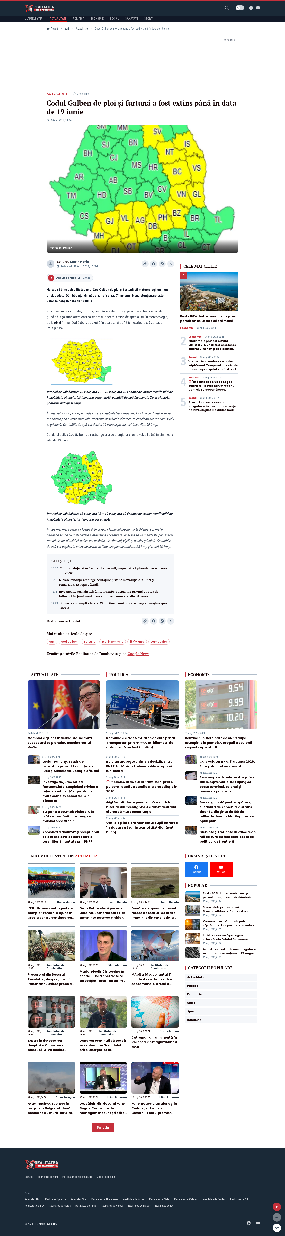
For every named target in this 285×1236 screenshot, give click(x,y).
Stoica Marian (65, 902)
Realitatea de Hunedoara (104, 1199)
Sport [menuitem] (148, 18)
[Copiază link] (145, 263)
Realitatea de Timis (85, 1205)
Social (192, 357)
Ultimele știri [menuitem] (34, 18)
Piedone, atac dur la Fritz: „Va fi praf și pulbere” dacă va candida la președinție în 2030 (141, 787)
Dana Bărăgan (65, 1097)
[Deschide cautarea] (227, 8)
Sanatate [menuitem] (131, 18)
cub (52, 642)
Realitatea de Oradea (214, 1199)
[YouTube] (258, 7)
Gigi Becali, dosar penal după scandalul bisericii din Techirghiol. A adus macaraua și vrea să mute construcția (141, 807)
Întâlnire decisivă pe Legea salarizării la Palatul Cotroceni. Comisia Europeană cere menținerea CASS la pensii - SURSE (211, 389)
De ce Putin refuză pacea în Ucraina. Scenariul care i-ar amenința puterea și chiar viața (102, 915)
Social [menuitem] (114, 18)
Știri (67, 28)
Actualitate (82, 28)
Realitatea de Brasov (139, 1205)
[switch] (240, 7)
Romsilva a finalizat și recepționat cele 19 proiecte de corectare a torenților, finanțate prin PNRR (71, 837)
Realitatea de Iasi (164, 1205)
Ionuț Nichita (118, 902)
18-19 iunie (137, 642)
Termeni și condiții (48, 1176)
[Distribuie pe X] (170, 263)
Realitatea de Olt (239, 1199)
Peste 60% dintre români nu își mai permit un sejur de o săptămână (208, 318)
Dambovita (159, 642)
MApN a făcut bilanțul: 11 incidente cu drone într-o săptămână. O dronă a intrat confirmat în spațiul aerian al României (153, 983)
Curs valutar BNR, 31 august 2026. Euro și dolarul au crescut (227, 763)
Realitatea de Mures (60, 1205)
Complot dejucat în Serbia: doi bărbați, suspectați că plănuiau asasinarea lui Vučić (113, 570)
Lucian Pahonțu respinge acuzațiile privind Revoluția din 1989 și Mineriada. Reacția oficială (106, 582)
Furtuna (89, 642)
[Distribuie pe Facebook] (153, 263)
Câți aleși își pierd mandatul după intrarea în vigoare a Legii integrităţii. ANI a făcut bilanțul (142, 827)
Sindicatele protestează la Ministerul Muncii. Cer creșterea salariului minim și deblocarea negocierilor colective (212, 347)
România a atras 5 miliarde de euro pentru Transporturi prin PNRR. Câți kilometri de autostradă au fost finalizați (141, 743)
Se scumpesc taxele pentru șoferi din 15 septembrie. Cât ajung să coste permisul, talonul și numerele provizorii (227, 784)
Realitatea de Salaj (159, 1199)
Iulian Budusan (117, 1097)
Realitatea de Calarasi (186, 1199)
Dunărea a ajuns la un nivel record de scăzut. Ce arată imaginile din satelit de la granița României (153, 915)
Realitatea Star (79, 1199)
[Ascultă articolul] (277, 1207)
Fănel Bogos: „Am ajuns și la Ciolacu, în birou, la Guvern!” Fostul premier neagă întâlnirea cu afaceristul (154, 1112)
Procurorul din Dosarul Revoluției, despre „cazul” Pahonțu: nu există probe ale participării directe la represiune (51, 983)
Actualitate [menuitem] (58, 18)
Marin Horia (79, 261)
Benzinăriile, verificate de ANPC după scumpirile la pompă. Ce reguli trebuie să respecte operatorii (218, 743)
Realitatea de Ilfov (34, 1205)
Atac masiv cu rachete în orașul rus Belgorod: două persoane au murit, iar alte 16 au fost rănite (50, 1110)
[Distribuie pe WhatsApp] (162, 263)
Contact (29, 1176)
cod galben (69, 642)
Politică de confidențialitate (77, 1176)
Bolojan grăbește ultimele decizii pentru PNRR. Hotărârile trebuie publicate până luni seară (139, 766)
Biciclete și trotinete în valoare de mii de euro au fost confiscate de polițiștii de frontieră (228, 837)
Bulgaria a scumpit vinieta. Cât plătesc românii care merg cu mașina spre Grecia (113, 605)
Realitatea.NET (33, 1199)
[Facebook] (251, 7)
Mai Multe (103, 1128)
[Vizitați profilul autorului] (50, 264)
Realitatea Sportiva (55, 1199)
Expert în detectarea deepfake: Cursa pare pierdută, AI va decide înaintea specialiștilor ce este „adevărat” (48, 1050)
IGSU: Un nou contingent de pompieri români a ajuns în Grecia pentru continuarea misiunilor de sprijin (50, 915)
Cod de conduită (106, 1176)
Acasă (54, 28)
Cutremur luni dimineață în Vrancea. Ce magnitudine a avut (154, 1042)
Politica (193, 377)
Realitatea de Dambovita (55, 967)
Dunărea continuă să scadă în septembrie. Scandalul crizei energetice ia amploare (103, 1047)
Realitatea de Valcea (112, 1205)
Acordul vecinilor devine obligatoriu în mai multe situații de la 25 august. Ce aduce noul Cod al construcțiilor (212, 408)
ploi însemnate (112, 642)
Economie (186, 328)
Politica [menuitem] (79, 18)
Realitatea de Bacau (134, 1199)
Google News (138, 653)
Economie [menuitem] (97, 18)
